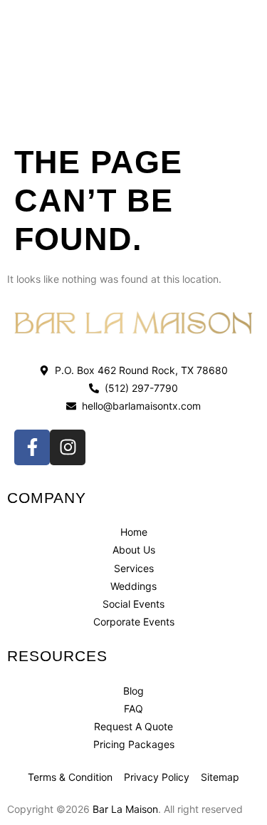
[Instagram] (67, 447)
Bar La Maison (125, 809)
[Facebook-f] (32, 447)
